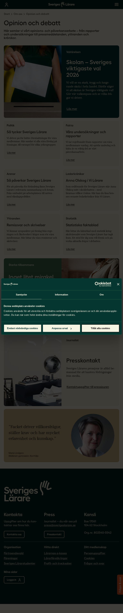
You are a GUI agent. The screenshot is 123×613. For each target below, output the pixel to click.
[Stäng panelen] (118, 284)
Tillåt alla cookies (100, 328)
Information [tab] (61, 294)
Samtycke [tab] (21, 294)
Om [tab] (102, 294)
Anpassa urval (60, 328)
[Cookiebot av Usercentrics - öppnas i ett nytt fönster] (97, 284)
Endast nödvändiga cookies (22, 328)
